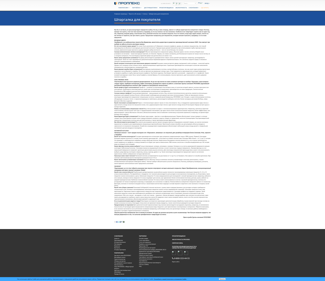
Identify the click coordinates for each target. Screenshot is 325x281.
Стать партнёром (144, 240)
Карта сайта (175, 261)
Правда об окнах (119, 274)
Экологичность (181, 7)
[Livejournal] (122, 222)
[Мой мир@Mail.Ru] (123, 222)
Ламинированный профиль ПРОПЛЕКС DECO (152, 249)
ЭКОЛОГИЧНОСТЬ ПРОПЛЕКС (181, 239)
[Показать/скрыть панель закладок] (115, 222)
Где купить (205, 7)
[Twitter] (118, 222)
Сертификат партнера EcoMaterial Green (151, 257)
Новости (116, 238)
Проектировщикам (166, 7)
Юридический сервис (145, 253)
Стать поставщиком (145, 242)
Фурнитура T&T (143, 246)
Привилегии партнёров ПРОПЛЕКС (149, 251)
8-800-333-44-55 (166, 3)
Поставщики (118, 244)
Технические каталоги (145, 259)
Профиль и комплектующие (147, 244)
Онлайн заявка (143, 238)
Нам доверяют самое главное (123, 263)
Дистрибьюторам (150, 7)
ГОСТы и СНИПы (144, 264)
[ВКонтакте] (120, 222)
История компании (120, 242)
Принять (222, 279)
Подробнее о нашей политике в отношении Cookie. (170, 279)
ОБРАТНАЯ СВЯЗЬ (177, 243)
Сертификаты (143, 260)
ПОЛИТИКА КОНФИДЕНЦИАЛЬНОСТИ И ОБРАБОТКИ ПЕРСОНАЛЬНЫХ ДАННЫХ (184, 247)
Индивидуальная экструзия (147, 247)
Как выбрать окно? (119, 257)
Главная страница (120, 14)
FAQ (140, 266)
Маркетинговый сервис (146, 255)
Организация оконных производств (150, 262)
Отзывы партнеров (120, 249)
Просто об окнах (135, 14)
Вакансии (117, 246)
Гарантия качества (119, 259)
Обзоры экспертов (119, 261)
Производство (118, 240)
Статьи (144, 14)
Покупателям (123, 7)
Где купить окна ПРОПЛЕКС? (122, 255)
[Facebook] (117, 222)
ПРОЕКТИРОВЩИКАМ (178, 236)
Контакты (117, 247)
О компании (193, 7)
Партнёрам (136, 7)
